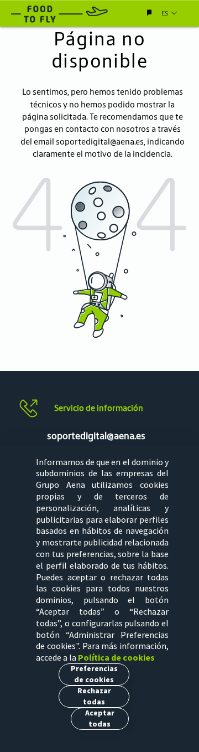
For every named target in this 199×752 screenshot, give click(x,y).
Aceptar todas (99, 718)
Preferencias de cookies (94, 673)
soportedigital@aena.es (100, 141)
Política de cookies (116, 657)
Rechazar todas (94, 696)
